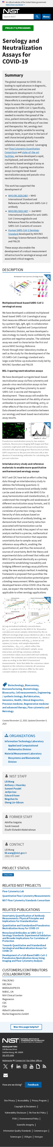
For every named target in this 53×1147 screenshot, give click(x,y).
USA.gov (28, 1136)
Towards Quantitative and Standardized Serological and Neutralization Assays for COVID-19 (24, 948)
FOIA (14, 1118)
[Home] (11, 11)
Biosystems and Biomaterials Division (24, 759)
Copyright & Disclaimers (25, 1106)
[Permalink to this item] (25, 75)
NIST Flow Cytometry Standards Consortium (26, 900)
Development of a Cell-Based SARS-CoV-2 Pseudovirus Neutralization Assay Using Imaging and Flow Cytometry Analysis (24, 958)
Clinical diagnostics (33, 700)
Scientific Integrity (25, 1124)
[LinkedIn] (18, 1066)
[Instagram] (25, 1066)
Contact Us (20, 1060)
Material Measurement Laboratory (23, 753)
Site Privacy (9, 1100)
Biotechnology (16, 685)
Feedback (33, 1084)
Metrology (8, 711)
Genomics (7, 700)
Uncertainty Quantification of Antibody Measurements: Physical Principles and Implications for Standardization (23, 918)
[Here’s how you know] (26, 3)
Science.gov (15, 1136)
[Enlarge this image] (29, 286)
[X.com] (5, 1066)
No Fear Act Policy (37, 1112)
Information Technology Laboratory (24, 741)
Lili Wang (9, 849)
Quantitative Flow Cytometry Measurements (26, 895)
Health (17, 700)
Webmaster (7, 1060)
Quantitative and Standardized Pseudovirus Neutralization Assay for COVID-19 (26, 927)
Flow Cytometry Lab (13, 891)
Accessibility (23, 1100)
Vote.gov (39, 1136)
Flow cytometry (36, 707)
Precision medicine (12, 703)
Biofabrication (31, 696)
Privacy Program (39, 1100)
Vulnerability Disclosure (15, 1112)
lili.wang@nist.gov (15, 853)
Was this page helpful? (26, 1027)
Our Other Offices (34, 1060)
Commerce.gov (40, 1130)
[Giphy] (38, 1066)
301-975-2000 (8, 1055)
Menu (46, 16)
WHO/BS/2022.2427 (18, 211)
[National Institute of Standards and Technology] (23, 1040)
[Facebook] (12, 1066)
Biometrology (30, 689)
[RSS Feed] (44, 1066)
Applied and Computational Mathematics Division (23, 747)
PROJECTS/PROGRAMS (18, 28)
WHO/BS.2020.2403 (18, 195)
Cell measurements (26, 692)
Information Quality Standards (17, 1130)
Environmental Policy (29, 1118)
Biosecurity (8, 692)
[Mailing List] (5, 1075)
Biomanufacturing (12, 689)
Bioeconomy (32, 685)
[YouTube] (31, 1066)
